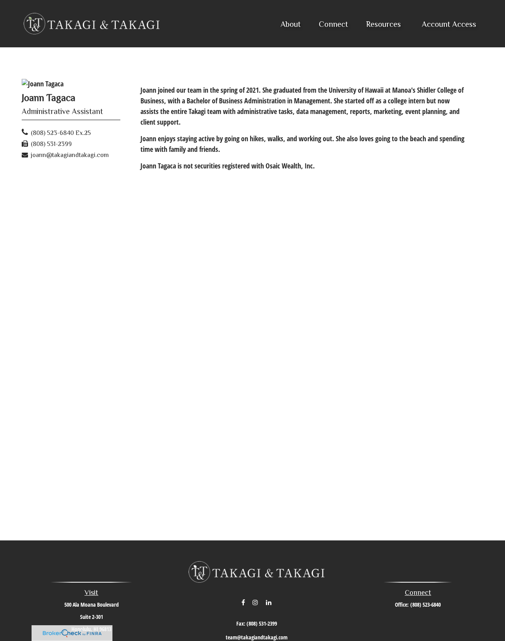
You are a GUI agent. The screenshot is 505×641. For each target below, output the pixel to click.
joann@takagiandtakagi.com (70, 155)
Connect (418, 592)
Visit (91, 592)
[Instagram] (255, 602)
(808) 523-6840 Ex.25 (61, 132)
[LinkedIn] (269, 602)
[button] (290, 24)
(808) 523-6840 (425, 604)
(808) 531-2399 (51, 144)
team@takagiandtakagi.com (257, 637)
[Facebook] (243, 602)
